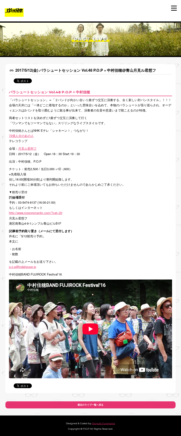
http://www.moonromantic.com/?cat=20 (35, 212)
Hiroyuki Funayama (103, 423)
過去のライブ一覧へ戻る (90, 404)
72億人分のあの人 (21, 135)
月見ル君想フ (27, 148)
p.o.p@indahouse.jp (22, 266)
